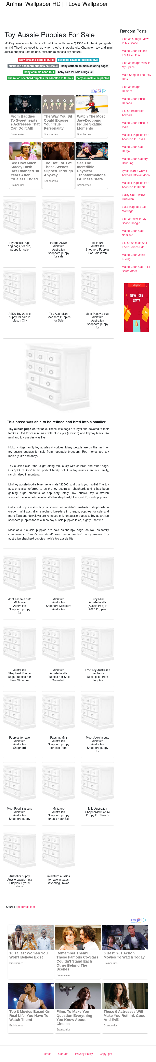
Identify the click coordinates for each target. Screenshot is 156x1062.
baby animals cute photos (93, 78)
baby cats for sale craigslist (75, 72)
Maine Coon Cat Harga (132, 149)
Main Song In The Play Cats (136, 77)
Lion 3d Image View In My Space (136, 65)
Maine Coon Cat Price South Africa (136, 269)
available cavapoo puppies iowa (78, 60)
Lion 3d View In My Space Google (134, 221)
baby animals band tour (39, 72)
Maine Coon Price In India (135, 125)
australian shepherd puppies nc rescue (33, 66)
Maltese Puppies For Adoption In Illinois (135, 185)
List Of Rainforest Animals (133, 113)
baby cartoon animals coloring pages (84, 66)
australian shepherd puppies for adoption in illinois (40, 78)
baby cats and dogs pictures (36, 60)
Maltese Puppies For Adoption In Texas (135, 137)
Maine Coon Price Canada (133, 101)
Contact (63, 1054)
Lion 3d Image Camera (131, 89)
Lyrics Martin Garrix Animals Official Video (136, 173)
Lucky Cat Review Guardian (133, 197)
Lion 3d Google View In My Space (135, 41)
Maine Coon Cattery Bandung (135, 161)
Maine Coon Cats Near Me (133, 233)
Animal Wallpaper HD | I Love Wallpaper (57, 3)
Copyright (106, 1054)
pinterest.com (26, 907)
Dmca (47, 1054)
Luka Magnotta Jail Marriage (134, 209)
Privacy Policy (84, 1054)
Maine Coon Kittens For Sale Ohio (134, 53)
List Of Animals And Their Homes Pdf (134, 245)
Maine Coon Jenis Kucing (133, 257)
